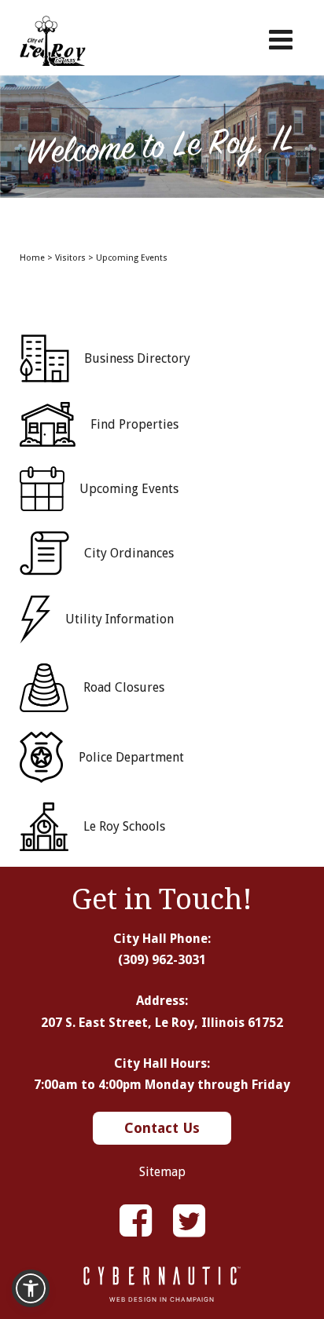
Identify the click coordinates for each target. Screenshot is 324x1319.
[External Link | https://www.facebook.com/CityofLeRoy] (136, 1221)
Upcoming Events (132, 258)
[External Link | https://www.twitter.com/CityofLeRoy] (189, 1221)
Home (32, 258)
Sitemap (162, 1171)
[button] (30, 1288)
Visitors (70, 258)
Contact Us (162, 1128)
